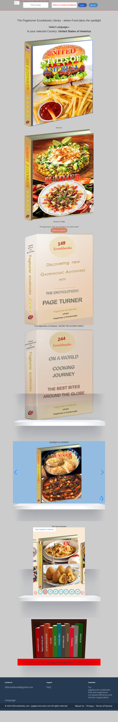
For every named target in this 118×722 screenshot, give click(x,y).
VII (71, 591)
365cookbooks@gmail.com (17, 687)
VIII (78, 591)
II (45, 591)
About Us (79, 706)
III (50, 591)
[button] (102, 472)
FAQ (49, 687)
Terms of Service (104, 706)
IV (55, 591)
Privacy (90, 706)
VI (66, 591)
